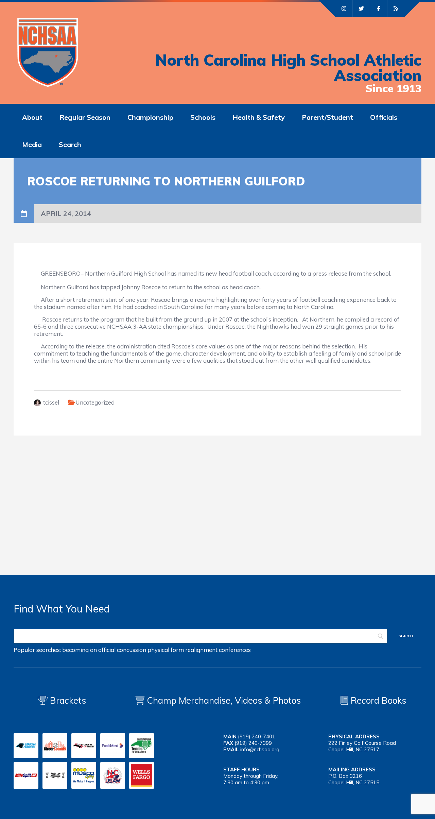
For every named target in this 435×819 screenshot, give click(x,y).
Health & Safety (258, 117)
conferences (235, 649)
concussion (131, 649)
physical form (165, 649)
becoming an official (89, 649)
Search (70, 144)
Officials (383, 117)
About (32, 117)
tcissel (51, 402)
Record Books (377, 700)
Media (32, 144)
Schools (202, 117)
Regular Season (84, 117)
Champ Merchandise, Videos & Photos (224, 700)
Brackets (67, 700)
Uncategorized (95, 402)
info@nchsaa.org (259, 749)
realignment (201, 649)
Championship (150, 117)
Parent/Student (327, 117)
